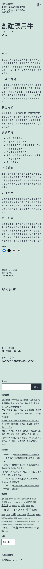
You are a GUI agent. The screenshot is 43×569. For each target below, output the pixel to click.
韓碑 (3, 531)
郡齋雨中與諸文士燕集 (28, 524)
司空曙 (10, 502)
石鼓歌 (38, 515)
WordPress (13, 560)
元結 (18, 499)
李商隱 (5, 509)
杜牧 (22, 510)
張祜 (32, 505)
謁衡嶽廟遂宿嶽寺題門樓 (23, 521)
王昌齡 (8, 514)
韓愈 (36, 527)
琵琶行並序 (21, 514)
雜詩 (9, 528)
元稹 (15, 499)
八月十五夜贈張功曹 (25, 499)
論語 (7, 275)
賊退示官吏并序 (35, 521)
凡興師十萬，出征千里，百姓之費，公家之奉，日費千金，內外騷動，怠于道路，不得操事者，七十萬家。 (21, 441)
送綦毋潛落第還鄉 (17, 524)
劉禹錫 (34, 499)
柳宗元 (34, 510)
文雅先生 (9, 273)
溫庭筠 (3, 514)
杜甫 (28, 509)
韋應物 (15, 527)
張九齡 (28, 505)
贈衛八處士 (4, 524)
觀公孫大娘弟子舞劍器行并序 (9, 521)
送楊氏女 (10, 524)
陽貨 (12, 275)
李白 (12, 509)
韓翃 (7, 531)
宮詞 (10, 505)
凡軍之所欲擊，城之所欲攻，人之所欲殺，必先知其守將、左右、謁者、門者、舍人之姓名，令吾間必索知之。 (21, 413)
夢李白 (23, 502)
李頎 (18, 510)
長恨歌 (5, 527)
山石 (19, 505)
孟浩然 (5, 505)
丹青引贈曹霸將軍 (7, 499)
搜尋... (4, 381)
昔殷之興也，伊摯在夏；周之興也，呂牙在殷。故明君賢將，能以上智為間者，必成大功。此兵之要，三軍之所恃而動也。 (21, 403)
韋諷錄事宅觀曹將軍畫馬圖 (26, 528)
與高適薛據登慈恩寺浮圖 (24, 518)
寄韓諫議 (14, 505)
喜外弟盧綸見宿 (16, 502)
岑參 (23, 505)
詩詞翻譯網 (8, 3)
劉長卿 (4, 502)
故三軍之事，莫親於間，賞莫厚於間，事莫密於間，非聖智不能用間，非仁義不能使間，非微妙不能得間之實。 (21, 424)
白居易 (31, 514)
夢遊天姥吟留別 (31, 502)
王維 (13, 514)
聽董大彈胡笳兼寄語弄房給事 (9, 518)
